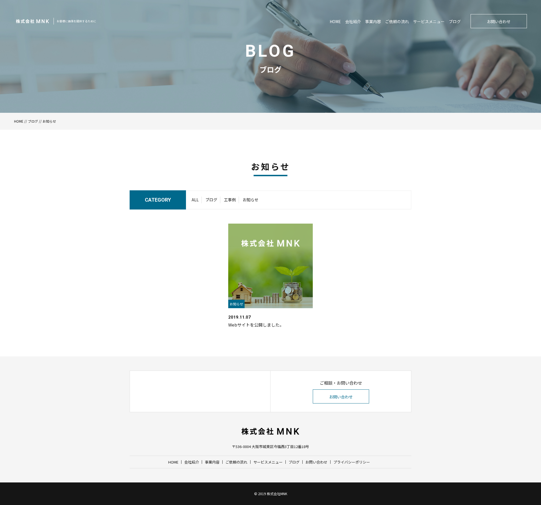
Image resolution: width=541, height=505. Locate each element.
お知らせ (250, 199)
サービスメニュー (429, 21)
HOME (335, 21)
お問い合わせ (499, 21)
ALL (195, 199)
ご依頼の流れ (397, 21)
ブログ (455, 21)
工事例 (230, 199)
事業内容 (373, 21)
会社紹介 (353, 21)
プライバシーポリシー (351, 462)
